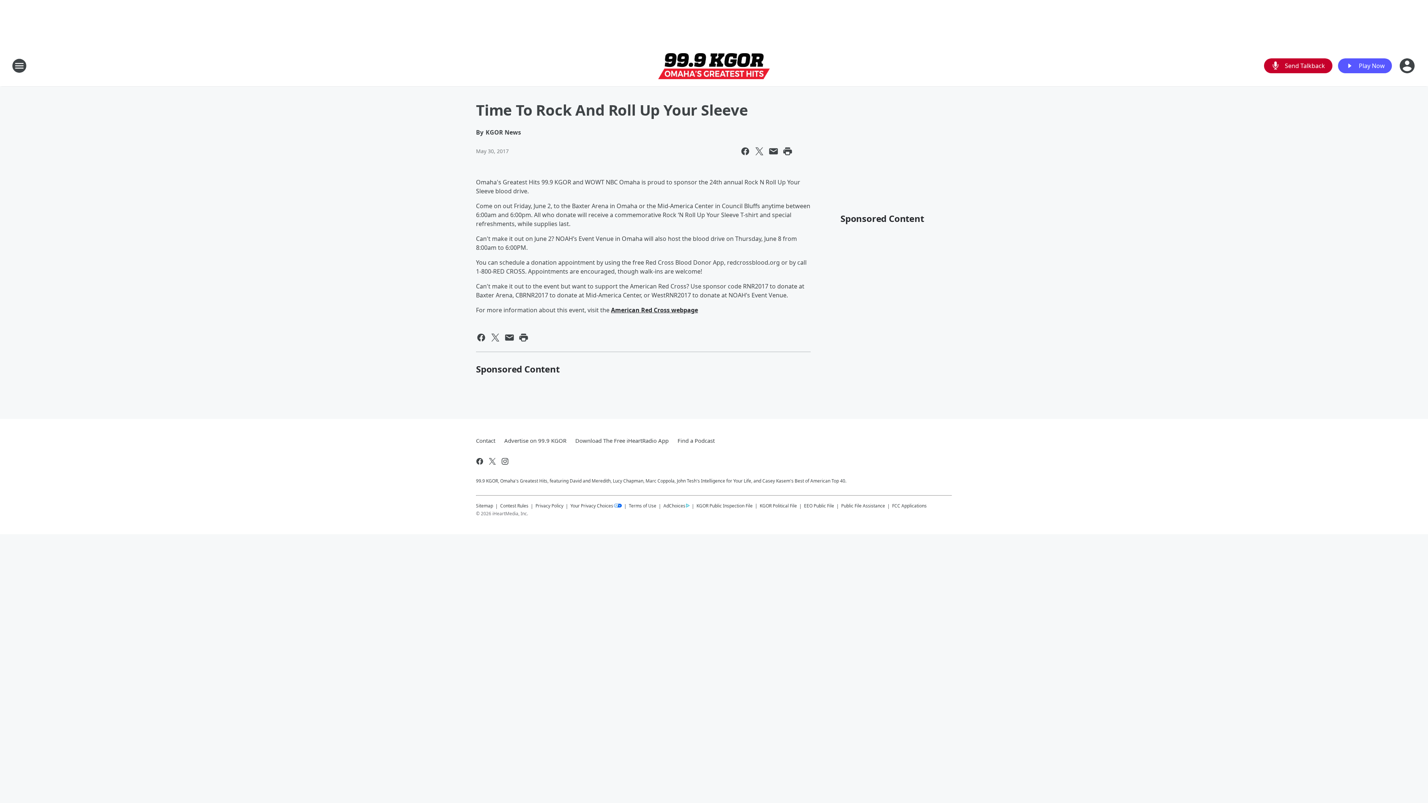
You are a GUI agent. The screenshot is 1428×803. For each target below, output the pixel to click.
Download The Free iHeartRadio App (622, 440)
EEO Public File (819, 506)
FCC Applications (909, 506)
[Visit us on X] (492, 461)
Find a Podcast (696, 440)
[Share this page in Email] (773, 151)
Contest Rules (514, 506)
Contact (485, 440)
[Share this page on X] (759, 151)
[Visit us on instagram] (505, 461)
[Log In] (1408, 65)
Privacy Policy (549, 506)
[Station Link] (714, 66)
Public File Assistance (863, 506)
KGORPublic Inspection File (725, 506)
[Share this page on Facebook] (745, 151)
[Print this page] (787, 151)
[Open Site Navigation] (19, 65)
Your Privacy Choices (591, 506)
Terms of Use (642, 506)
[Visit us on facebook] (479, 461)
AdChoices (674, 506)
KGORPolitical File (778, 506)
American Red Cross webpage (654, 310)
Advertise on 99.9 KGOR (535, 440)
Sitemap (484, 506)
